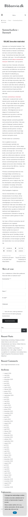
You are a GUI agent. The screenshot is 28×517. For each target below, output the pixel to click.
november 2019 (8, 481)
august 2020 (7, 463)
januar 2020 (7, 477)
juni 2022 (6, 427)
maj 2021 (6, 449)
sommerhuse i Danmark (14, 97)
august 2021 (7, 443)
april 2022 (7, 429)
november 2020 (8, 461)
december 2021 (8, 435)
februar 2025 (7, 389)
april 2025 (7, 385)
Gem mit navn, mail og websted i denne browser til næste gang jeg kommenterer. (12, 314)
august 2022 (7, 423)
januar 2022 (7, 433)
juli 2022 (6, 425)
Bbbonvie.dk (14, 6)
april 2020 (7, 471)
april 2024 (7, 403)
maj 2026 (6, 375)
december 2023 (8, 411)
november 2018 (8, 487)
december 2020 (8, 459)
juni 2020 (6, 467)
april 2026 (7, 377)
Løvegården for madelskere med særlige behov (14, 352)
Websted (5, 304)
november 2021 (8, 437)
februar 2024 (7, 407)
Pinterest (9, 250)
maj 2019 (6, 485)
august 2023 (7, 415)
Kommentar (6, 279)
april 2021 (7, 451)
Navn (4, 291)
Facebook (9, 248)
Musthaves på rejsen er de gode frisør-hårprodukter (8, 259)
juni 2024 (6, 399)
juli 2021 (6, 445)
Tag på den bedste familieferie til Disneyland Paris (20, 259)
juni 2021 (6, 447)
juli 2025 (6, 381)
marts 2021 (7, 453)
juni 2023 (6, 417)
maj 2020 (6, 469)
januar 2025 (7, 391)
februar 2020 (7, 475)
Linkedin (21, 250)
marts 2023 (7, 419)
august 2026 (7, 373)
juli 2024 (6, 397)
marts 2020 (7, 473)
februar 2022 (7, 431)
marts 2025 (7, 387)
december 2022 (8, 421)
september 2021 (8, 441)
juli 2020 (6, 465)
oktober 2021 (8, 439)
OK (15, 512)
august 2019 (7, 483)
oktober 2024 (8, 393)
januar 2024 (7, 409)
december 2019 (8, 479)
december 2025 (8, 379)
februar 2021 (7, 455)
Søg (2, 327)
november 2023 (8, 413)
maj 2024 (6, 401)
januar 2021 (7, 457)
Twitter (20, 248)
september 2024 (8, 395)
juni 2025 (6, 383)
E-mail (4, 297)
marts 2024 (7, 405)
